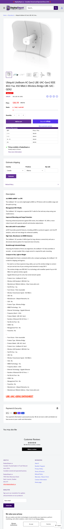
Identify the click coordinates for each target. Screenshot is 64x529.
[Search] (56, 8)
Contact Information (41, 480)
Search (37, 463)
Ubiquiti (8, 96)
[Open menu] (4, 8)
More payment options (45, 126)
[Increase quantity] (23, 115)
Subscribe (9, 505)
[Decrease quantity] (14, 115)
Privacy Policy (39, 469)
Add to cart (18, 121)
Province (28, 167)
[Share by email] (57, 96)
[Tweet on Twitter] (54, 96)
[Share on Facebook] (47, 96)
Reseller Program (40, 466)
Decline (48, 524)
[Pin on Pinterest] (50, 96)
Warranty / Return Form (42, 477)
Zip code (47, 167)
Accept (31, 524)
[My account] (62, 8)
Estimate (11, 176)
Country (8, 167)
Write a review (32, 449)
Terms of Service (39, 471)
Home (4, 15)
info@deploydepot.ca (9, 484)
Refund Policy (9, 184)
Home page (38, 482)
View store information (15, 152)
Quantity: (9, 115)
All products (11, 15)
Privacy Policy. (40, 519)
